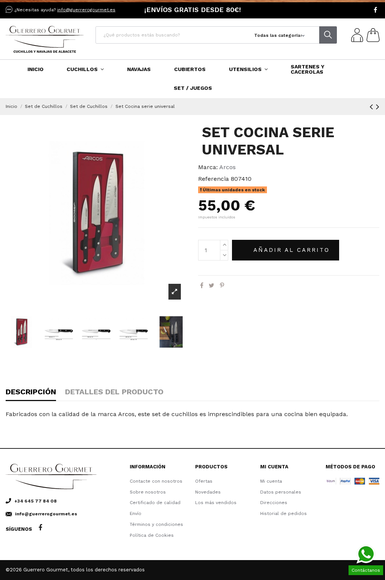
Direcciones (273, 502)
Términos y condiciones (156, 524)
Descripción (31, 392)
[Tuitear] (211, 285)
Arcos (227, 167)
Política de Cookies (152, 535)
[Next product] (377, 106)
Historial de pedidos (283, 513)
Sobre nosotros (148, 492)
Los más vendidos (215, 502)
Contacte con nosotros (156, 481)
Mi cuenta (271, 481)
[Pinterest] (222, 285)
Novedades (208, 492)
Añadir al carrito (291, 250)
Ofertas (203, 481)
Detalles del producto (114, 392)
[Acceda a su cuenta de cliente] (356, 36)
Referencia (213, 178)
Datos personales (280, 492)
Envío (135, 513)
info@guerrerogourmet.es (86, 9)
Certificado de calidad (155, 502)
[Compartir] (201, 285)
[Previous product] (373, 106)
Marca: (208, 167)
